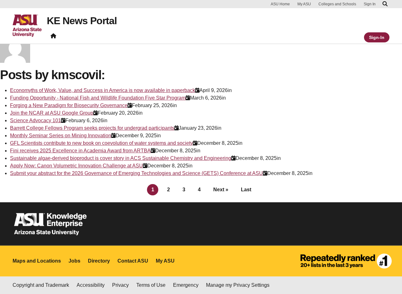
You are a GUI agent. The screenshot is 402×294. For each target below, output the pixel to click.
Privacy (120, 285)
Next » (220, 189)
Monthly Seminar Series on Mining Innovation (60, 135)
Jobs (74, 261)
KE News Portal (82, 21)
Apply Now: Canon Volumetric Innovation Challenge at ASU (76, 165)
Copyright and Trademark (41, 285)
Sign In (370, 4)
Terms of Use (151, 285)
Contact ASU (132, 261)
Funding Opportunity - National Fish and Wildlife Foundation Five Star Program (98, 98)
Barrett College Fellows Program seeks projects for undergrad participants (92, 128)
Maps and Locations (37, 261)
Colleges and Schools (337, 4)
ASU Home (280, 4)
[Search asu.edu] (385, 4)
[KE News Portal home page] (53, 37)
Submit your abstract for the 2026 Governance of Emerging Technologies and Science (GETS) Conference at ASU (136, 173)
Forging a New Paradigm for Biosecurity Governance (69, 105)
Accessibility (91, 285)
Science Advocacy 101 (35, 120)
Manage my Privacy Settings (237, 285)
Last (246, 189)
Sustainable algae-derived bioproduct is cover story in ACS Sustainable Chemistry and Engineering (120, 158)
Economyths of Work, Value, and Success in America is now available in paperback (102, 90)
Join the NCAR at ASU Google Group (51, 113)
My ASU (304, 4)
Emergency (185, 285)
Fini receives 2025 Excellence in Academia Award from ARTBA (80, 150)
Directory (99, 261)
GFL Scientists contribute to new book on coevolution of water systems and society (101, 143)
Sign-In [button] (376, 37)
